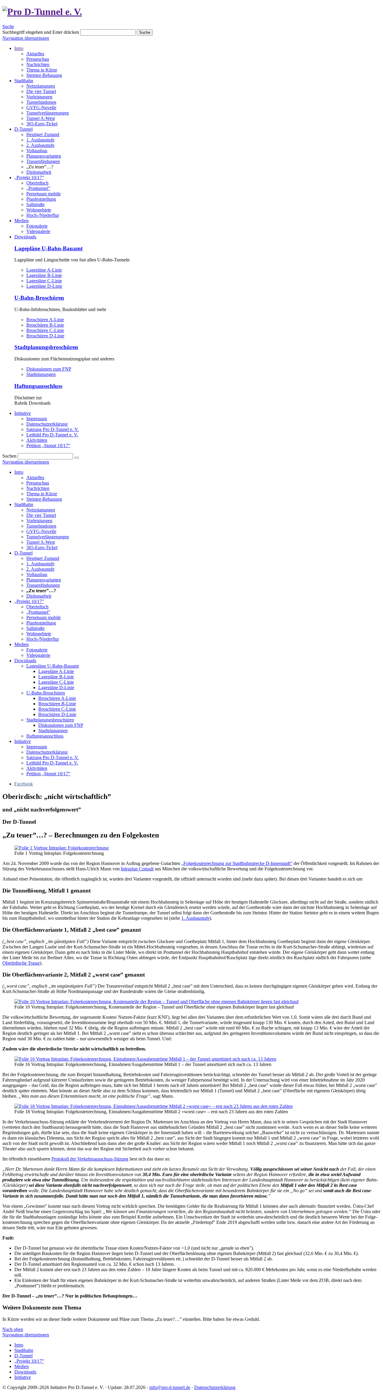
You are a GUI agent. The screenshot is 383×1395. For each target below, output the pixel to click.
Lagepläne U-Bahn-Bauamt (48, 248)
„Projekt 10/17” (29, 177)
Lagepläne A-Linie (44, 269)
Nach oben (12, 1329)
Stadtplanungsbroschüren (46, 347)
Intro (18, 48)
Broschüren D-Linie (45, 335)
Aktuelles (35, 53)
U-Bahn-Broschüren (39, 298)
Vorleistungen (39, 96)
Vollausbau (36, 150)
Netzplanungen (40, 86)
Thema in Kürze (41, 69)
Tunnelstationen (41, 102)
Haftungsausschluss (38, 386)
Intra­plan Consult (137, 868)
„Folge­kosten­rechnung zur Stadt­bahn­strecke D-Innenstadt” (236, 863)
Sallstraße (35, 204)
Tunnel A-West (40, 118)
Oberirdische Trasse (21, 962)
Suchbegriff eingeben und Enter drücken (40, 32)
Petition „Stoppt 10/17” (48, 445)
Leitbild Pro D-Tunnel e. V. (52, 434)
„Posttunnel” (38, 188)
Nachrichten (37, 64)
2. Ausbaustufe (40, 145)
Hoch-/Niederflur (42, 215)
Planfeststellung (41, 199)
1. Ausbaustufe (40, 139)
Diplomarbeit (38, 172)
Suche (8, 26)
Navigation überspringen (25, 38)
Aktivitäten (36, 440)
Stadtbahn (23, 80)
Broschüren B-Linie (45, 325)
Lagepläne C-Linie (44, 280)
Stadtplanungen (41, 374)
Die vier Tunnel (41, 91)
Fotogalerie (37, 226)
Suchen (9, 456)
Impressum (36, 418)
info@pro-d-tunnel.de (169, 1387)
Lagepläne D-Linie (44, 286)
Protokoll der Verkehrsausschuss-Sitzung (89, 1158)
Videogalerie (38, 231)
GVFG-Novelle (41, 107)
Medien (21, 220)
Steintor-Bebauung (44, 75)
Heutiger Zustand (42, 134)
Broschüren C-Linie (45, 330)
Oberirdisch (37, 182)
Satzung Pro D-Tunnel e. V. (52, 429)
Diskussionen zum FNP (48, 368)
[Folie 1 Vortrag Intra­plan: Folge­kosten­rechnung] (61, 847)
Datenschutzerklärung (47, 424)
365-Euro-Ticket (41, 123)
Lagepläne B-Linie (44, 275)
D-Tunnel (23, 129)
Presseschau (37, 59)
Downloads (25, 236)
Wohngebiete (38, 209)
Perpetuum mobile (43, 193)
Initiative (22, 413)
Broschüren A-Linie (45, 319)
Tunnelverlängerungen (47, 112)
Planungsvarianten (43, 156)
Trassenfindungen (43, 161)
